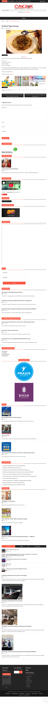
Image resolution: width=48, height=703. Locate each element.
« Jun (6, 687)
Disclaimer (28, 686)
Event (5, 90)
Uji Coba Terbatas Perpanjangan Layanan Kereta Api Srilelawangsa (17, 474)
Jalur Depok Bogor (6, 354)
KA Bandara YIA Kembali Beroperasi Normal (12, 292)
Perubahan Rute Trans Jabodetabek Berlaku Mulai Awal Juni (16, 338)
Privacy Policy (29, 682)
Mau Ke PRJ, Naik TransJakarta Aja (10, 330)
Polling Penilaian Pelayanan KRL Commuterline (16, 559)
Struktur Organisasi (15, 693)
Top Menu (43, 1)
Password (5, 277)
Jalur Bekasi (4, 352)
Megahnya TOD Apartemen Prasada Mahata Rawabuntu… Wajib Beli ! (18, 536)
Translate (28, 12)
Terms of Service (34, 693)
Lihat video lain (10, 192)
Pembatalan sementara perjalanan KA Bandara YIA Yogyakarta (17, 300)
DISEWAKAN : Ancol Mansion (8, 501)
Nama (3, 122)
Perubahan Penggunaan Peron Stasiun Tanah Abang (14, 465)
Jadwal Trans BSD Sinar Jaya (12, 549)
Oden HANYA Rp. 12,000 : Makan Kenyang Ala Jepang (14, 519)
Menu (24, 18)
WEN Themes (27, 695)
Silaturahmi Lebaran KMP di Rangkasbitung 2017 (16, 568)
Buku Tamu (8, 564)
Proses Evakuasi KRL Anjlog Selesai (10, 478)
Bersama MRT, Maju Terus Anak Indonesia (11, 417)
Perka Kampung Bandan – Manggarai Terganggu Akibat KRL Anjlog (17, 480)
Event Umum (9, 90)
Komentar (4, 107)
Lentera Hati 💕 (6, 435)
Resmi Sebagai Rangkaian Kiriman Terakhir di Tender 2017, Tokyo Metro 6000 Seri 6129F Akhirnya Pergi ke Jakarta (21, 555)
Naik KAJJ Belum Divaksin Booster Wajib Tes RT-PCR (14, 484)
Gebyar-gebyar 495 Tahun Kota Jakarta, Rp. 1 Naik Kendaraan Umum (18, 322)
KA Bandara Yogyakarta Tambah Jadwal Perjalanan (13, 482)
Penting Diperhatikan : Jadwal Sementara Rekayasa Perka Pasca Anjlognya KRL (19, 476)
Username (5, 272)
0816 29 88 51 (7, 152)
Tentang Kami (29, 676)
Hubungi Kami (29, 680)
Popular (8, 546)
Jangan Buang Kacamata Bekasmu (10, 169)
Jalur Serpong (5, 355)
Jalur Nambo (4, 351)
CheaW (10, 28)
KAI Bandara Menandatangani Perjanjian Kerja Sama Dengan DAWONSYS (19, 309)
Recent (21, 546)
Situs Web (4, 131)
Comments (37, 546)
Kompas (12, 74)
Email (3, 126)
